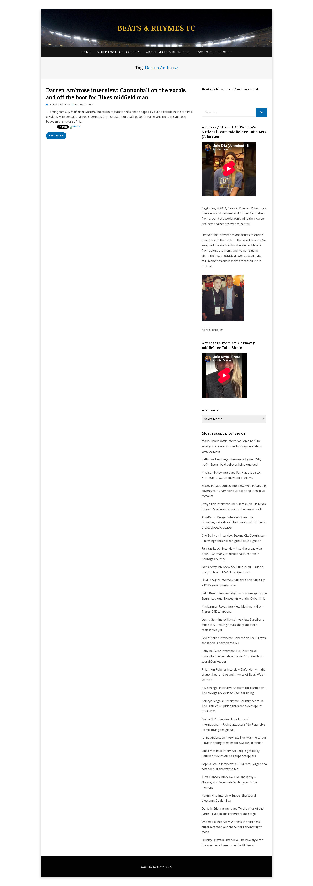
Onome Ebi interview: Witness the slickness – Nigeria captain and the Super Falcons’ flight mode (232, 827)
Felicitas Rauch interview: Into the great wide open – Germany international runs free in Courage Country (232, 553)
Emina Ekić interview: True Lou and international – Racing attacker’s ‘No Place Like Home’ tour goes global (233, 724)
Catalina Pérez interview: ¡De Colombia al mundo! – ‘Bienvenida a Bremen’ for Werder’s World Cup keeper (232, 656)
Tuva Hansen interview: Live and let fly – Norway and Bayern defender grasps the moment (229, 782)
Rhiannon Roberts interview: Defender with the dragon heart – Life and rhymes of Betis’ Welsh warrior (234, 674)
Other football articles (118, 52)
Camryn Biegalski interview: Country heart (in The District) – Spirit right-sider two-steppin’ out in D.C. (232, 706)
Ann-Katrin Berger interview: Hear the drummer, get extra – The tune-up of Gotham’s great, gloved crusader (234, 522)
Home (86, 52)
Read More (56, 135)
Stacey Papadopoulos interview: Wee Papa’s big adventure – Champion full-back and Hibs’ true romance (234, 491)
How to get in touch (214, 52)
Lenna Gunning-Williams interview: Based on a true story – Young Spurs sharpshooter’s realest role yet (233, 624)
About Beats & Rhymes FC (167, 52)
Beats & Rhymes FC (156, 28)
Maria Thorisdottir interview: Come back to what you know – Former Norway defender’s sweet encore (232, 446)
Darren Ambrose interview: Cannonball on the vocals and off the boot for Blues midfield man (116, 94)
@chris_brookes (212, 330)
